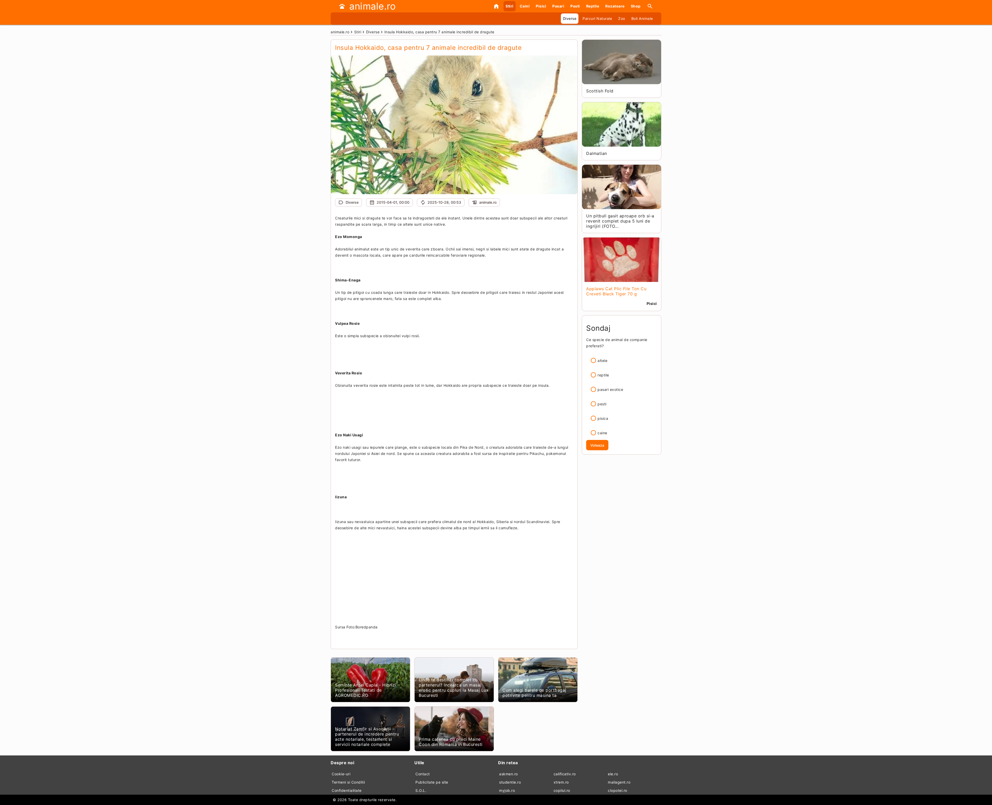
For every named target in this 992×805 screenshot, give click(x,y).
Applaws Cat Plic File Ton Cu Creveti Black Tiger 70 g (616, 291)
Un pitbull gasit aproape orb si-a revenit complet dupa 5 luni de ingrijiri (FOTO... (620, 221)
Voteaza (597, 445)
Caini (525, 6)
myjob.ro (507, 790)
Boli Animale (642, 18)
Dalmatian (596, 153)
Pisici (541, 6)
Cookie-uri (341, 774)
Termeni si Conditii (348, 782)
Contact (422, 774)
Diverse (570, 18)
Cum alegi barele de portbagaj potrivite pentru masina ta (534, 693)
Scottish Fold (600, 90)
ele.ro (613, 774)
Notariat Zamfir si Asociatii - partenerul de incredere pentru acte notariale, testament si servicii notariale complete (367, 736)
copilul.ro (562, 790)
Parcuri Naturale (597, 18)
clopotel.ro (617, 790)
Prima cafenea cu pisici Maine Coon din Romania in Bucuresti (451, 742)
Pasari (558, 6)
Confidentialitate (347, 790)
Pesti (575, 6)
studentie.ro (510, 782)
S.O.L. (420, 790)
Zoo (621, 18)
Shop (636, 6)
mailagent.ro (619, 782)
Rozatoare (615, 6)
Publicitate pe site (431, 782)
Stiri (510, 6)
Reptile (592, 6)
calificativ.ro (565, 774)
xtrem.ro (561, 782)
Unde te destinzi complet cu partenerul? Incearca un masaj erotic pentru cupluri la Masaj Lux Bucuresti (454, 687)
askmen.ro (508, 774)
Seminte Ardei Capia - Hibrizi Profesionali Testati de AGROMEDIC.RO (365, 690)
